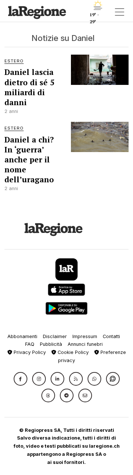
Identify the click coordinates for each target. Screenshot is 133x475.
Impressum (84, 336)
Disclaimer (55, 336)
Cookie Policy (72, 352)
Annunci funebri (85, 344)
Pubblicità (51, 344)
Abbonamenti (22, 336)
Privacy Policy (29, 352)
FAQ (29, 344)
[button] (20, 379)
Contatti (111, 336)
